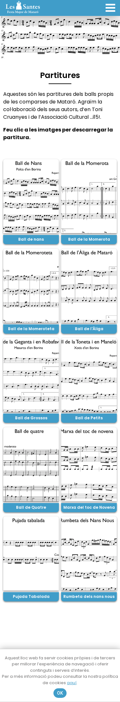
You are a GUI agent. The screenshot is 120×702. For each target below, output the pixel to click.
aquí (71, 683)
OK (60, 693)
